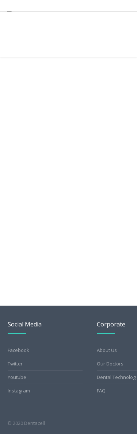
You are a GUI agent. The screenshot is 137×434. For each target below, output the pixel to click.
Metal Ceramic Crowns (42, 225)
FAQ (101, 390)
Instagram (19, 390)
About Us (107, 350)
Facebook (18, 350)
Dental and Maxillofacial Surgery (53, 114)
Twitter (15, 363)
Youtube (17, 377)
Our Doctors (110, 363)
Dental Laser (121, 104)
